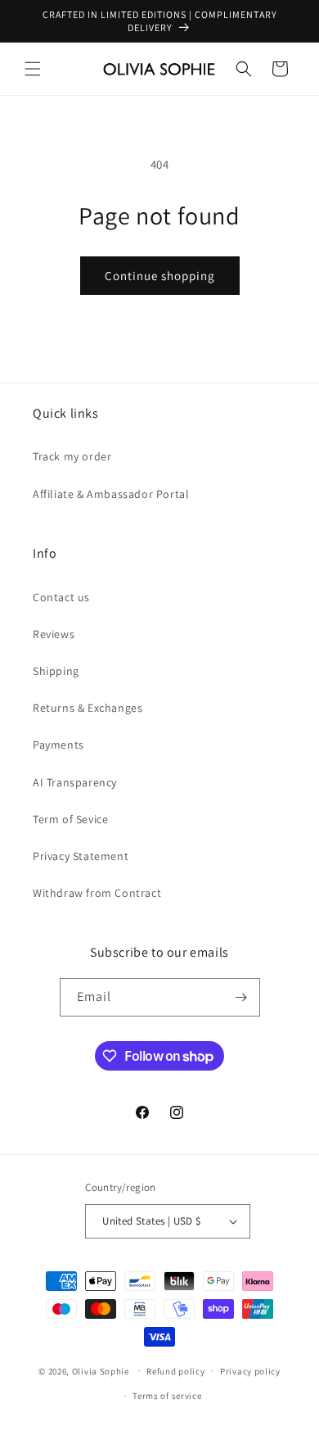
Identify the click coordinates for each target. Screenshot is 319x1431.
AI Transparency (75, 782)
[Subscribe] (241, 997)
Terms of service (167, 1396)
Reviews (53, 634)
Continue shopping (160, 275)
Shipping (56, 670)
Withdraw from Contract (97, 892)
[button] (33, 69)
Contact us (61, 597)
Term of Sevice (70, 819)
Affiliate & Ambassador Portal (111, 494)
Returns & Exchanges (87, 707)
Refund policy (175, 1371)
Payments (58, 744)
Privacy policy (250, 1371)
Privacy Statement (80, 856)
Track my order (72, 456)
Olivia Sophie (100, 1370)
